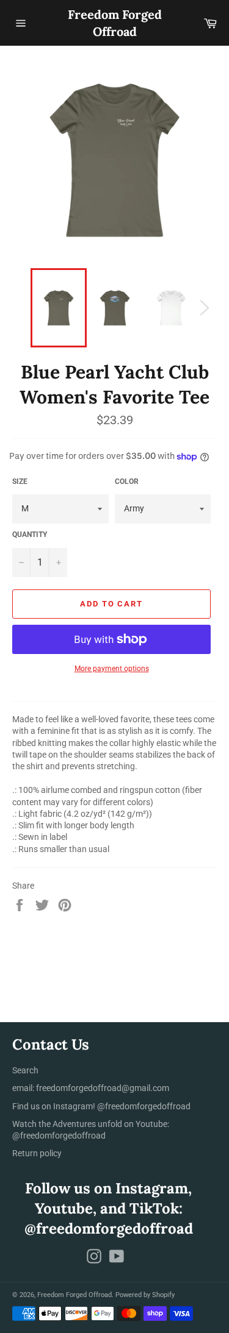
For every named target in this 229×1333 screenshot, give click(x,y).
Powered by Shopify (145, 1295)
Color (127, 481)
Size (19, 481)
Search (25, 1070)
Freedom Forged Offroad (115, 23)
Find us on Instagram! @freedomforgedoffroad (101, 1106)
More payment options (112, 668)
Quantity (29, 534)
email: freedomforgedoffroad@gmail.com (90, 1088)
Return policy (37, 1153)
